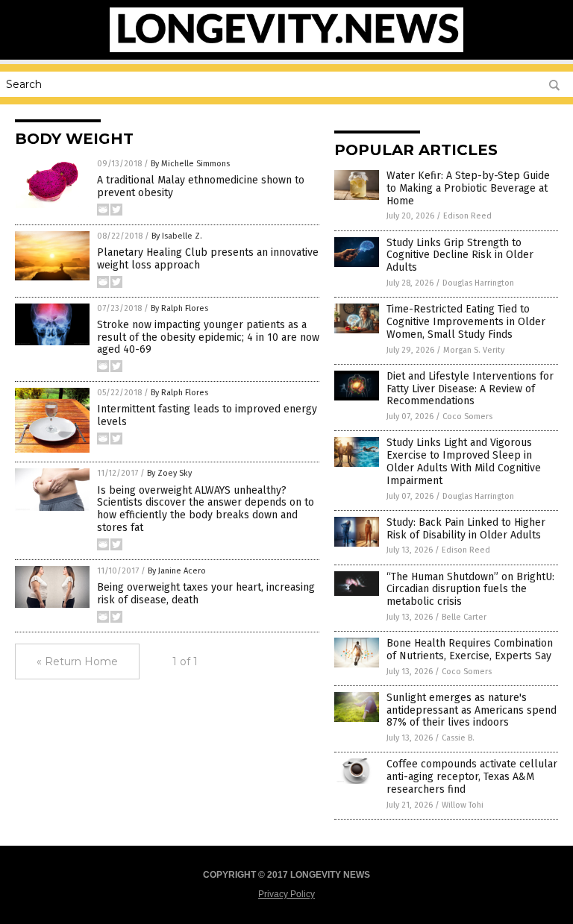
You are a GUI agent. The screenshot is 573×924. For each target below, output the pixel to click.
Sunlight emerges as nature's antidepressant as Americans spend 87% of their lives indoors (471, 710)
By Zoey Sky (169, 473)
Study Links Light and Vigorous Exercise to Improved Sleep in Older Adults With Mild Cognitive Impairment (463, 461)
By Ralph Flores (179, 308)
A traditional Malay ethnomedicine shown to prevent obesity (200, 186)
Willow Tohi (462, 805)
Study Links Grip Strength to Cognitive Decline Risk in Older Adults (459, 255)
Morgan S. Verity (473, 350)
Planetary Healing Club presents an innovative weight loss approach (208, 258)
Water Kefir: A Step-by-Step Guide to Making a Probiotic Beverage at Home (468, 188)
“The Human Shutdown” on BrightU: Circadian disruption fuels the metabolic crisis (470, 590)
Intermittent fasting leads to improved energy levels (207, 415)
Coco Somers (467, 416)
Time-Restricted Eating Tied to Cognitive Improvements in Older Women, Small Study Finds (465, 322)
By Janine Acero (177, 571)
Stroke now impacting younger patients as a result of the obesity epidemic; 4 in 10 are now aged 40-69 (208, 337)
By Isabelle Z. (176, 236)
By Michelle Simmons (190, 164)
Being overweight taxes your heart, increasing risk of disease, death (206, 593)
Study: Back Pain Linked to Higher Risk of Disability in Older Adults (465, 528)
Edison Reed (467, 216)
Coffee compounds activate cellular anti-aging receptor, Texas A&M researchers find (471, 777)
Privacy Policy (286, 894)
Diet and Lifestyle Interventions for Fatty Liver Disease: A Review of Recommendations (470, 389)
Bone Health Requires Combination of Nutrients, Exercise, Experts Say (469, 649)
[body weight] (287, 49)
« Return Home (77, 661)
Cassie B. (458, 738)
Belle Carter (464, 617)
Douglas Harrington (478, 283)
